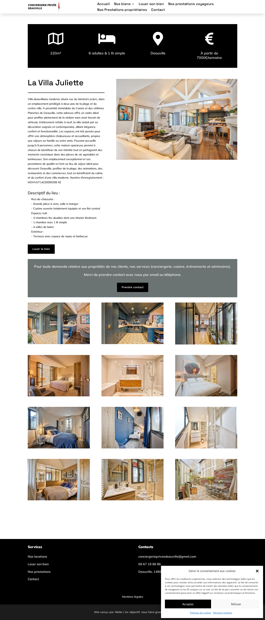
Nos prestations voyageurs (191, 4)
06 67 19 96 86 (149, 564)
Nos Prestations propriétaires (122, 10)
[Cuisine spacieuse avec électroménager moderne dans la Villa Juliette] (132, 343)
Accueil (103, 4)
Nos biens (122, 4)
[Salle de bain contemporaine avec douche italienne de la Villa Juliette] (206, 447)
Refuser (236, 604)
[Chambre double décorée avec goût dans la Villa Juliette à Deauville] (59, 447)
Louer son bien (151, 4)
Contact (158, 10)
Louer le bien (41, 248)
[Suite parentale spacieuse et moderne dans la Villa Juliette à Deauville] (59, 395)
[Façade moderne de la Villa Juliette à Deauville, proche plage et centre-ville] (206, 499)
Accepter (188, 604)
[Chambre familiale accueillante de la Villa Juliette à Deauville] (59, 499)
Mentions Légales (222, 612)
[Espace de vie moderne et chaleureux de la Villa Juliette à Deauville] (59, 343)
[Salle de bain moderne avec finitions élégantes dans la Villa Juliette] (132, 499)
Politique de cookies (200, 612)
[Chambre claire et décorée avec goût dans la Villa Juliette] (132, 447)
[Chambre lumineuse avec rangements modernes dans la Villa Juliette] (206, 395)
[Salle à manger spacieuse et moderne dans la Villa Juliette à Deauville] (206, 343)
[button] (257, 571)
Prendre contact (133, 287)
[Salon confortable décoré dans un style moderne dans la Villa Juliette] (176, 158)
